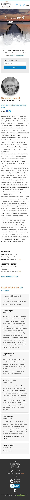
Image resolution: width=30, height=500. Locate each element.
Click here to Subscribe (17, 55)
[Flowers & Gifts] (24, 5)
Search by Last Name (10, 60)
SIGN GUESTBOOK (6, 105)
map (22, 473)
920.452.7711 (15, 476)
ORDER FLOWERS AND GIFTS (9, 277)
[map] (19, 259)
